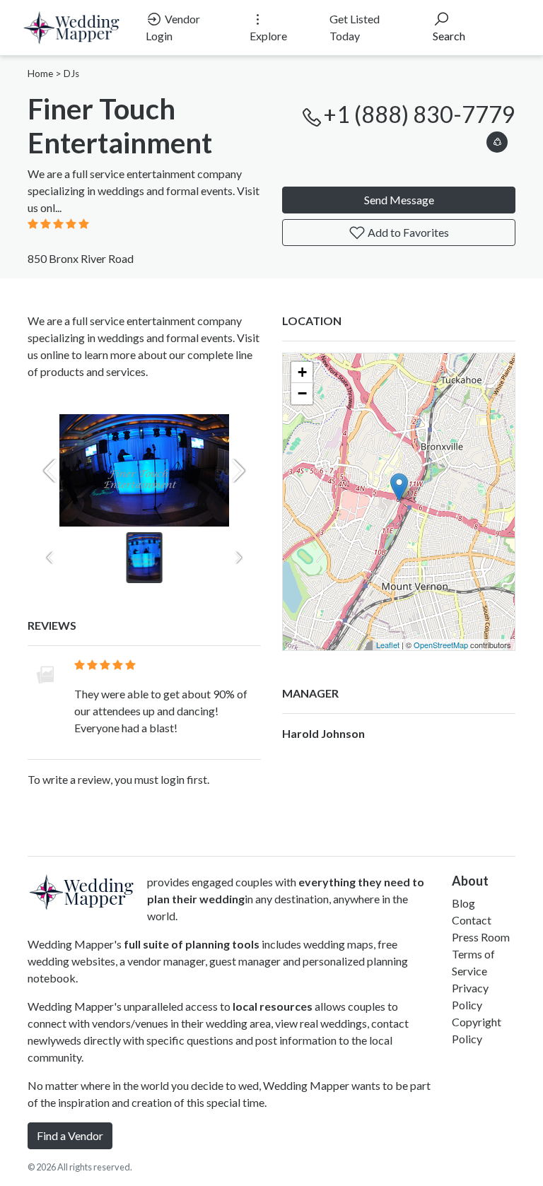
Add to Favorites (407, 232)
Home (40, 73)
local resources (273, 1006)
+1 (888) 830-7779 (419, 114)
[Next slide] (238, 470)
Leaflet (387, 644)
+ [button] (302, 372)
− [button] (302, 393)
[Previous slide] (50, 470)
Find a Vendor (70, 1135)
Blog (463, 903)
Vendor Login (173, 27)
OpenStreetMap (441, 644)
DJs (71, 73)
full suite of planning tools (191, 944)
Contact (471, 920)
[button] (497, 139)
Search (449, 35)
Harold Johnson (323, 733)
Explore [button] (268, 35)
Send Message (399, 199)
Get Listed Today (354, 27)
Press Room (481, 937)
